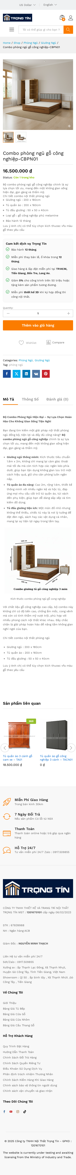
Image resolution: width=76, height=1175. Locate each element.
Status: (7, 177)
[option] (19, 745)
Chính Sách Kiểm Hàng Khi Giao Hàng (28, 1079)
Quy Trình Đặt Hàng (16, 1046)
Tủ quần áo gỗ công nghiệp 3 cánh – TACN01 (56, 757)
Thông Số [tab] (30, 399)
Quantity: (8, 308)
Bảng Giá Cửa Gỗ (14, 1014)
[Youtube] (11, 1112)
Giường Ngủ (42, 360)
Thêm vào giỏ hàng (38, 325)
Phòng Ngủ (26, 360)
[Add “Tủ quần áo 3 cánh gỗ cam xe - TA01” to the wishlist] (28, 749)
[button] (55, 342)
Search (68, 30)
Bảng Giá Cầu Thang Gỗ (18, 1025)
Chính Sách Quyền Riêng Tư (21, 1063)
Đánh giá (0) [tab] (57, 399)
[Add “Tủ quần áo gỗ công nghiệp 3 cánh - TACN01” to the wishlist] (65, 749)
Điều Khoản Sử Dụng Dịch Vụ (22, 1068)
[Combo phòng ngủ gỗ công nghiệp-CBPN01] (7, 374)
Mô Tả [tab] (8, 399)
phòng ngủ (16, 364)
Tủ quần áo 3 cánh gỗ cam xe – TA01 (17, 757)
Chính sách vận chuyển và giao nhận (27, 1090)
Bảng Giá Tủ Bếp (14, 1008)
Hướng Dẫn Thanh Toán (18, 1052)
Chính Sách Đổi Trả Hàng (19, 1057)
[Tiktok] (24, 1111)
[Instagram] (17, 1111)
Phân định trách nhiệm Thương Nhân (28, 1074)
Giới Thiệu (9, 1002)
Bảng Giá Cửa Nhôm (16, 1019)
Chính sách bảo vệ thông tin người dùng (30, 1085)
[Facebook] (4, 1112)
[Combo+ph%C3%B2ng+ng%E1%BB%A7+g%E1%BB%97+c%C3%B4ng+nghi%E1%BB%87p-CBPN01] (16, 374)
